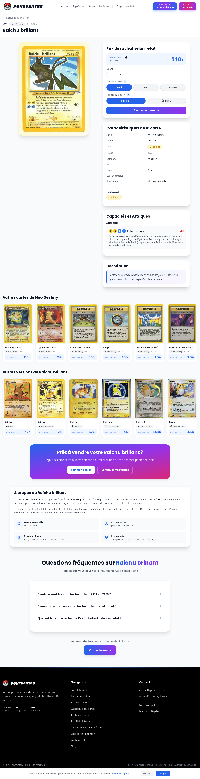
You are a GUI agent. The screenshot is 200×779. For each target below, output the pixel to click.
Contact (130, 6)
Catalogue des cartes (83, 708)
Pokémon (104, 6)
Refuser (147, 773)
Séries (91, 6)
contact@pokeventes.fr (153, 690)
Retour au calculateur (17, 17)
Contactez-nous (100, 650)
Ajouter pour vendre (146, 110)
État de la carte (114, 81)
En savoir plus (121, 773)
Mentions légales (149, 711)
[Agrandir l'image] (23, 46)
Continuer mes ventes (115, 470)
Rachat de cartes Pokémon (86, 727)
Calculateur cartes (81, 690)
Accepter (163, 773)
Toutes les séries (80, 715)
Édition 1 (126, 100)
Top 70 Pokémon (81, 721)
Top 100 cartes (79, 702)
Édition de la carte (115, 94)
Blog (119, 6)
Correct (173, 87)
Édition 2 (166, 100)
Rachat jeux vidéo (81, 696)
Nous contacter (148, 705)
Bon (146, 87)
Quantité (111, 68)
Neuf (119, 87)
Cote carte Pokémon (83, 734)
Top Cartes (78, 6)
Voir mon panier (81, 470)
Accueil (65, 6)
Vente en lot (78, 740)
